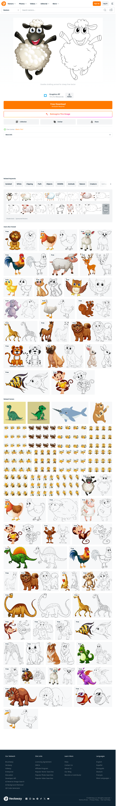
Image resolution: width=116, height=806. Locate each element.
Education (9, 775)
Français (98, 775)
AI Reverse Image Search (14, 781)
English (97, 762)
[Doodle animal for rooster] (25, 264)
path (39, 184)
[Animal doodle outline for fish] (93, 697)
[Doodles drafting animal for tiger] (11, 676)
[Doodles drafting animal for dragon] (63, 630)
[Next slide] (107, 184)
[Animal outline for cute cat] (48, 287)
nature (82, 184)
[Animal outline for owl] (88, 287)
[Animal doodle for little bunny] (98, 356)
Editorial (44, 4)
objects (49, 184)
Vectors (11, 4)
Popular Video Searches (44, 778)
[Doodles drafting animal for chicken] (58, 240)
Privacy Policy (92, 800)
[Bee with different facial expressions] (15, 437)
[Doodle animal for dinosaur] (35, 557)
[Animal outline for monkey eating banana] (73, 382)
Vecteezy (8, 765)
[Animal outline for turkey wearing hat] (33, 676)
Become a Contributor (72, 775)
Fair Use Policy (104, 800)
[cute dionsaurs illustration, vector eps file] (15, 413)
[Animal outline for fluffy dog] (91, 331)
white (19, 184)
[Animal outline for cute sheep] (63, 510)
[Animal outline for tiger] (23, 356)
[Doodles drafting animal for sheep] (96, 485)
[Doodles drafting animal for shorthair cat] (35, 653)
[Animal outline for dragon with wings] (94, 676)
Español (98, 765)
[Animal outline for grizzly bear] (43, 630)
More (55, 4)
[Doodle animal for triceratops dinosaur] (38, 697)
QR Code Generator (12, 788)
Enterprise (9, 772)
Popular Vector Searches (44, 772)
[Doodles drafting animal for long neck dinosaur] (37, 605)
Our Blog (67, 772)
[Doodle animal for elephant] (21, 309)
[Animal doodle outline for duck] (57, 309)
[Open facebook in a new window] (26, 799)
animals (71, 184)
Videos (32, 4)
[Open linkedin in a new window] (34, 799)
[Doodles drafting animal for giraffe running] (20, 331)
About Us (67, 768)
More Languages (101, 778)
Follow (68, 97)
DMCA (37, 765)
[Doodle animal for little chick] (18, 287)
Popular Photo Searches (44, 775)
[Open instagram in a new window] (30, 799)
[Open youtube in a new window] (48, 799)
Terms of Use (81, 800)
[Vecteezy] (3, 3)
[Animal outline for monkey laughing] (92, 534)
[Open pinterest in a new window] (37, 799)
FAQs (66, 762)
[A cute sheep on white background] (63, 264)
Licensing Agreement (43, 762)
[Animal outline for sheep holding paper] (96, 510)
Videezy (8, 768)
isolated (8, 184)
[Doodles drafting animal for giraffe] (14, 653)
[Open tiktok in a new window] (41, 799)
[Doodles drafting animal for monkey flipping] (17, 630)
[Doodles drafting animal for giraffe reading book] (70, 581)
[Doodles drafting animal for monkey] (97, 581)
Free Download (57, 105)
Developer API (10, 778)
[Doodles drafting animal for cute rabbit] (56, 534)
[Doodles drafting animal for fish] (27, 382)
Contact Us (68, 765)
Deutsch (98, 772)
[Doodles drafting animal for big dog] (60, 653)
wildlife (60, 184)
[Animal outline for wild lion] (20, 240)
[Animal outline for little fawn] (96, 264)
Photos (22, 4)
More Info (9, 135)
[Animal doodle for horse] (54, 331)
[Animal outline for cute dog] (64, 356)
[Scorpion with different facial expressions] (42, 437)
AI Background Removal (14, 785)
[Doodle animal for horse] (11, 581)
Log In (103, 4)
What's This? (19, 129)
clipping (29, 184)
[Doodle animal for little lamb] (95, 240)
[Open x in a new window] (45, 799)
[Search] (103, 10)
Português (99, 768)
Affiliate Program (41, 768)
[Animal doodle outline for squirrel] (94, 309)
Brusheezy (9, 762)
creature (93, 184)
